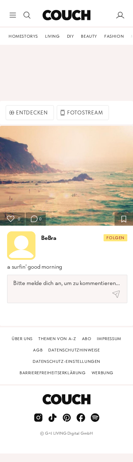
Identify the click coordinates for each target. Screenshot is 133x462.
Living (52, 36)
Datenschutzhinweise (74, 350)
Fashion (114, 36)
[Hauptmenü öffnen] (13, 15)
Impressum (109, 338)
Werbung (102, 372)
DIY (70, 36)
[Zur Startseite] (66, 15)
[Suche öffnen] (27, 15)
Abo (87, 338)
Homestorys (23, 36)
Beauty (89, 36)
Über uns (22, 338)
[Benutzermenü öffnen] (120, 15)
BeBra (48, 237)
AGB (38, 350)
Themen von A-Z (57, 338)
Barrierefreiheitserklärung (53, 372)
